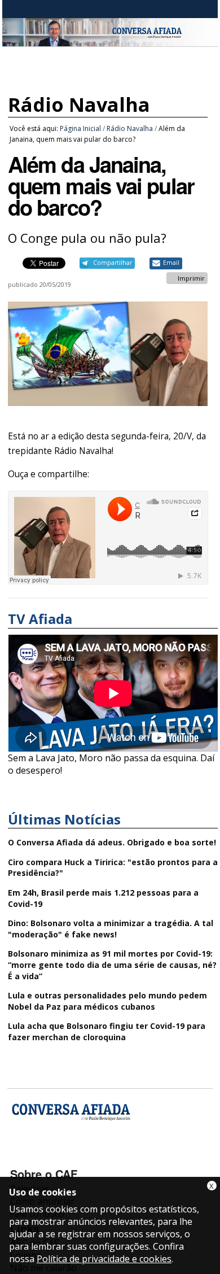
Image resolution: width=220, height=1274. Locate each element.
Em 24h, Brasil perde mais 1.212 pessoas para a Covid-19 (103, 898)
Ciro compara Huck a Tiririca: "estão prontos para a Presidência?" (113, 868)
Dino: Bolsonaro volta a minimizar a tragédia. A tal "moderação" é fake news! (110, 929)
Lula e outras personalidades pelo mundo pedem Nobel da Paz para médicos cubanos (107, 1001)
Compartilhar (112, 263)
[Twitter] (80, 1157)
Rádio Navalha (79, 104)
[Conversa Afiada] (110, 40)
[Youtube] (50, 1157)
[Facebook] (20, 1157)
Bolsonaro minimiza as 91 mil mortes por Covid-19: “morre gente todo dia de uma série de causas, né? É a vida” (112, 964)
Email (171, 263)
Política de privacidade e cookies (104, 1259)
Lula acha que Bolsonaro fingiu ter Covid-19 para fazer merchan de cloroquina (106, 1031)
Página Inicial (80, 128)
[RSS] (110, 1157)
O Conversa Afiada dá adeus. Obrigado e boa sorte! (112, 842)
